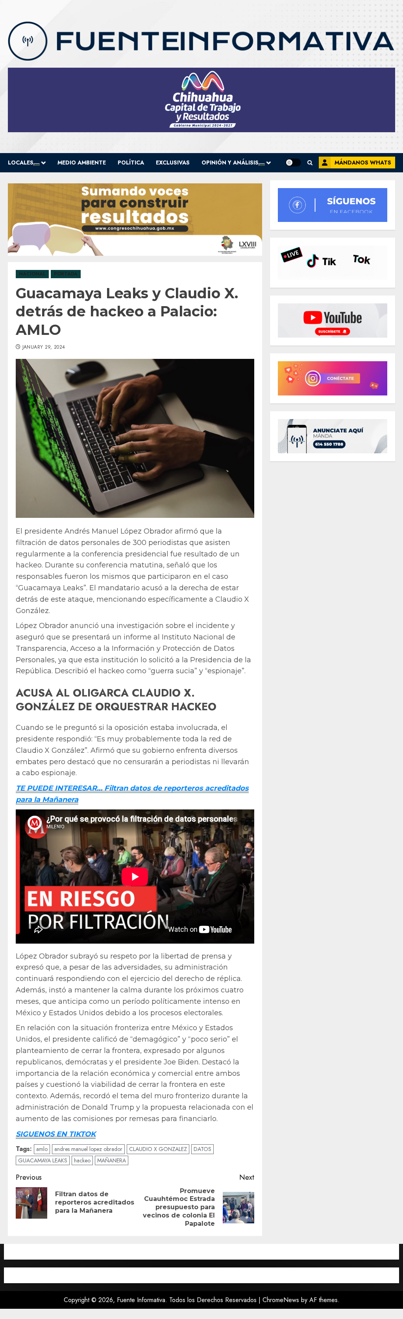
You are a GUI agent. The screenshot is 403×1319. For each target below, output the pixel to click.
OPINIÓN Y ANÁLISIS (230, 162)
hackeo (82, 1160)
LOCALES (20, 162)
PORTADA (66, 273)
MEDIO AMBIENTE (81, 162)
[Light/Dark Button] (293, 162)
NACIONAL (32, 273)
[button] (310, 162)
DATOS (202, 1149)
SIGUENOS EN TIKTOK (56, 1134)
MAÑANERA (111, 1160)
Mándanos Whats (363, 162)
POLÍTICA (131, 162)
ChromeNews (281, 1299)
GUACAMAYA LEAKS (42, 1160)
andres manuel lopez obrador (88, 1149)
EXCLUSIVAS (173, 162)
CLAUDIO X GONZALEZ (158, 1149)
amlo (42, 1149)
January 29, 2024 (43, 347)
